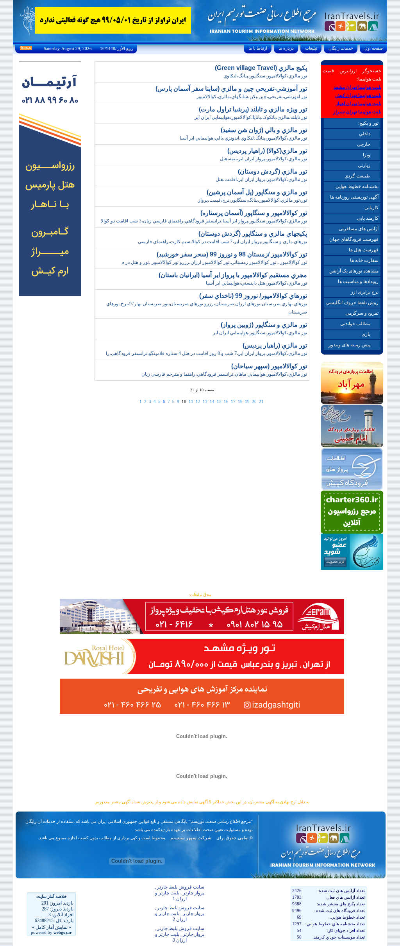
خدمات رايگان (340, 48)
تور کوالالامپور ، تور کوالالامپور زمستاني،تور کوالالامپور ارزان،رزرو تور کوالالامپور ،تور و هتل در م (214, 262)
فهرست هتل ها (364, 250)
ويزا (366, 155)
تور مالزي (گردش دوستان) (272, 171)
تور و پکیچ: (368, 123)
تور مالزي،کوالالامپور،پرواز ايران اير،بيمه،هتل (263, 158)
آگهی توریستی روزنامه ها (354, 197)
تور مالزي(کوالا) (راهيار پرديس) (267, 150)
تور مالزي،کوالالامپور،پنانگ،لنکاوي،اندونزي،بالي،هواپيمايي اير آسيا (243, 138)
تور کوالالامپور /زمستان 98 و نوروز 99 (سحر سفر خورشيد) (232, 254)
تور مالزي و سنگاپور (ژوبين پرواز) (264, 324)
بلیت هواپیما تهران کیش (358, 95)
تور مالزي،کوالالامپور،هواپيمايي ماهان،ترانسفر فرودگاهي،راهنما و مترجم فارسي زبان (224, 374)
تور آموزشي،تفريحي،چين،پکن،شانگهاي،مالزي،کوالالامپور (251, 96)
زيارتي (364, 165)
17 (233, 401)
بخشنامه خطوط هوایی (357, 186)
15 (219, 401)
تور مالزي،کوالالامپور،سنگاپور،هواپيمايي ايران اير (260, 332)
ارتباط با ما (257, 48)
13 (205, 401)
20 (254, 401)
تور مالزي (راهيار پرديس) (275, 345)
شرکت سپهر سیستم (190, 837)
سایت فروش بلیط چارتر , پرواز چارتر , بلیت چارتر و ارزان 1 (179, 892)
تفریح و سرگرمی (362, 313)
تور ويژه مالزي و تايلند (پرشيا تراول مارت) (253, 109)
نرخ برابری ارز (365, 292)
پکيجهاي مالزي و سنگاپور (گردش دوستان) (252, 233)
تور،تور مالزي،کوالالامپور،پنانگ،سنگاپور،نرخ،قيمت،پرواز (252, 200)
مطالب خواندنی (355, 323)
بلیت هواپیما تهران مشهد (357, 87)
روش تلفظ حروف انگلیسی (352, 302)
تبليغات (311, 48)
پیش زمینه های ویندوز (349, 345)
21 (261, 401)
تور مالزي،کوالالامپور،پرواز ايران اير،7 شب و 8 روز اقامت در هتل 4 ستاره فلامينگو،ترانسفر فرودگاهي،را (206, 353)
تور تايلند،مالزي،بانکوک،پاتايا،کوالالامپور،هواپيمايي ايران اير (251, 117)
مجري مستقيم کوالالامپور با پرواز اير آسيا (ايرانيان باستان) (233, 275)
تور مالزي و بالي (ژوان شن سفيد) (264, 130)
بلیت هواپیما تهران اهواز (358, 103)
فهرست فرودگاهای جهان (354, 239)
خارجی (363, 144)
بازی (366, 334)
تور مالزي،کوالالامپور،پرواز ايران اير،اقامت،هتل (261, 179)
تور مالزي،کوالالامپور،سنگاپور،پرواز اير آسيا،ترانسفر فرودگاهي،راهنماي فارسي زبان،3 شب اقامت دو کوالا (204, 221)
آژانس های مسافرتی (359, 228)
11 (191, 401)
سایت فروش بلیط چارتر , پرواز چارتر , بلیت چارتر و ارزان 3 (179, 934)
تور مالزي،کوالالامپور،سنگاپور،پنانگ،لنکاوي (265, 76)
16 (226, 401)
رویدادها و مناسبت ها (358, 281)
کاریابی (371, 207)
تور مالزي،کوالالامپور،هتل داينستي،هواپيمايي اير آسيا (256, 283)
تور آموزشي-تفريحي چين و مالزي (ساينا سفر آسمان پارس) (231, 88)
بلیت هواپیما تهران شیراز (357, 112)
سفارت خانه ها (364, 260)
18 (240, 401)
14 (212, 401)
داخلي (364, 133)
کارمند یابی (368, 218)
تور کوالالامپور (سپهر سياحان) (269, 366)
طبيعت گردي (357, 176)
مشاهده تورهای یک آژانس (354, 271)
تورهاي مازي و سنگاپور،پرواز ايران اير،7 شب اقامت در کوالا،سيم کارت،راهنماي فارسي (222, 241)
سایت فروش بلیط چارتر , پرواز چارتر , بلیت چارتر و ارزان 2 (179, 913)
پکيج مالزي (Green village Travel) (261, 67)
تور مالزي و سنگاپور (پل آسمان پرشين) (257, 192)
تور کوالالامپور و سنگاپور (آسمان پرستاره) (253, 213)
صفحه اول (373, 48)
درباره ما (286, 48)
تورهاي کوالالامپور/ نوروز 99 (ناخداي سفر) (253, 295)
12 (198, 401)
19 (247, 401)
